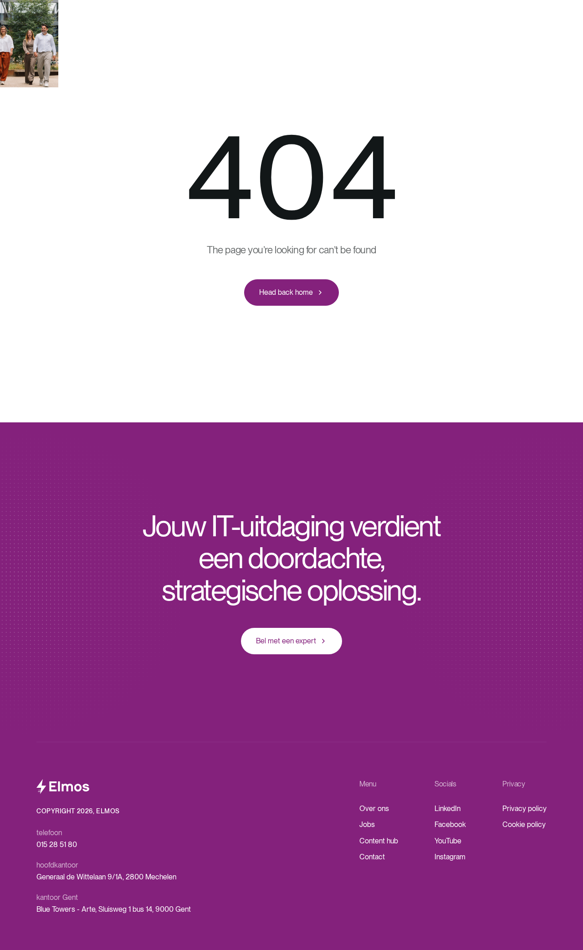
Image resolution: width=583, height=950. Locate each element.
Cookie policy (524, 824)
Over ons (374, 808)
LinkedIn (447, 808)
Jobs (367, 824)
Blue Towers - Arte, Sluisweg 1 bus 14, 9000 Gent (113, 909)
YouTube (448, 841)
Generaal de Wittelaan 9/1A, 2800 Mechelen (106, 877)
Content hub (378, 841)
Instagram (450, 856)
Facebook (450, 824)
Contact (372, 856)
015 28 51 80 (56, 844)
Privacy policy (524, 808)
